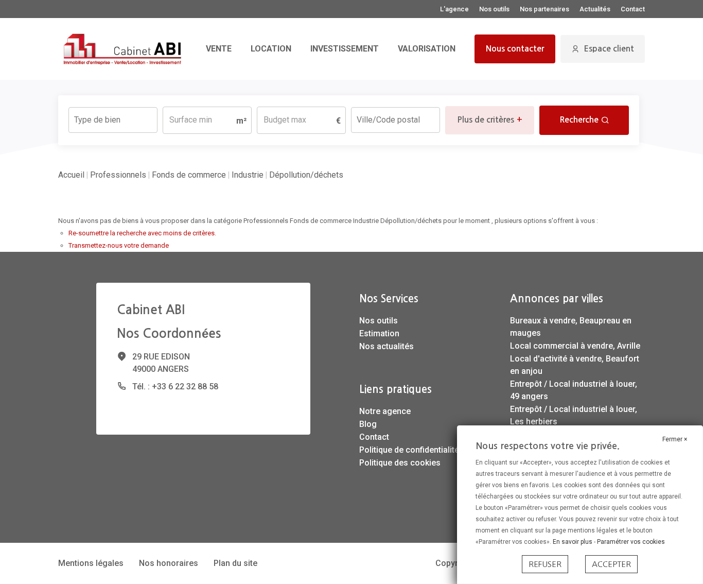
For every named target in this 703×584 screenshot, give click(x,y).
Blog (368, 424)
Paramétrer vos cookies (631, 541)
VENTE (219, 49)
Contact (633, 9)
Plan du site (235, 563)
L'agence (454, 9)
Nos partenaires (544, 9)
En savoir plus (573, 541)
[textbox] (113, 117)
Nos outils (494, 9)
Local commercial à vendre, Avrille (575, 346)
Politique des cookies (400, 463)
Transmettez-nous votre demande (118, 245)
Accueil (71, 175)
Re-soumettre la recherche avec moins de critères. (142, 233)
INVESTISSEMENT (344, 49)
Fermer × (674, 439)
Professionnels (118, 175)
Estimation (379, 333)
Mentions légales (91, 563)
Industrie (247, 175)
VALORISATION (426, 49)
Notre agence (385, 411)
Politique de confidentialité (409, 450)
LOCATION (271, 49)
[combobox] (112, 120)
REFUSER (545, 564)
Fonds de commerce (189, 175)
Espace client (609, 49)
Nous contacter (515, 49)
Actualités (594, 9)
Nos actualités (386, 346)
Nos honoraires (168, 563)
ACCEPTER (611, 564)
